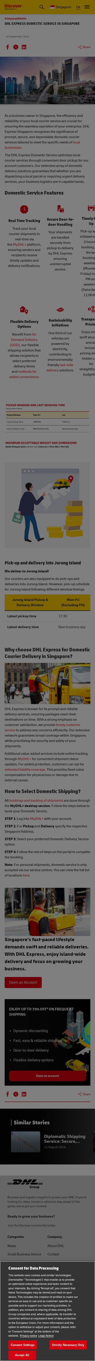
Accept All (22, 1355)
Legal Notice (46, 1336)
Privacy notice (28, 1336)
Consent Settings (23, 1345)
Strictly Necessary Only (68, 1345)
